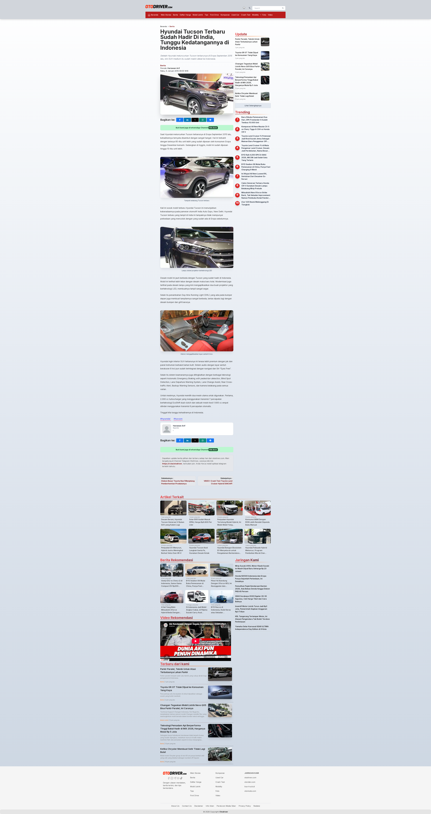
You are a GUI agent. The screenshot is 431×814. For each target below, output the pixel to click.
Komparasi (225, 15)
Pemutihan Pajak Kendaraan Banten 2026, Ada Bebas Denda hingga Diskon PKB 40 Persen (252, 589)
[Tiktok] (181, 778)
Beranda (154, 15)
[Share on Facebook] (179, 120)
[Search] (283, 8)
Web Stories (166, 15)
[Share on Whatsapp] (202, 120)
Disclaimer (198, 806)
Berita (175, 15)
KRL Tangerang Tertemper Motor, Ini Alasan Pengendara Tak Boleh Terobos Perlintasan (252, 619)
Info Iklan (210, 806)
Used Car (235, 15)
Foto (264, 15)
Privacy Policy (245, 806)
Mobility (255, 15)
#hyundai (165, 418)
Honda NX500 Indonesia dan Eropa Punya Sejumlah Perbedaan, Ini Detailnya (250, 578)
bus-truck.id (249, 786)
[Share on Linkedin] (187, 120)
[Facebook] (168, 778)
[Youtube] (177, 778)
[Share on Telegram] (210, 120)
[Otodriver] (158, 6)
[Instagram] (171, 778)
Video (270, 15)
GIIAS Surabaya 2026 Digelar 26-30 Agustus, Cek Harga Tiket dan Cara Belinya (251, 599)
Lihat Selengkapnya (253, 105)
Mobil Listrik (198, 15)
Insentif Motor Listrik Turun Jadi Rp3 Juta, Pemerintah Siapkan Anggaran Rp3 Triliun (251, 609)
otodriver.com (250, 777)
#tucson (178, 418)
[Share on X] (195, 120)
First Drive (214, 15)
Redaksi (256, 806)
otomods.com (250, 791)
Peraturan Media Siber (226, 806)
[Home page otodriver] (244, 7)
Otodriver (223, 812)
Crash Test (245, 15)
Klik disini (213, 128)
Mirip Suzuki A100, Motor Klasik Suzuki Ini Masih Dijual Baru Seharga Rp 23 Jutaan (252, 568)
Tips (206, 15)
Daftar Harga (185, 15)
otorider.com (249, 782)
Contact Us (187, 806)
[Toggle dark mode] (250, 7)
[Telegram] (174, 778)
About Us (175, 806)
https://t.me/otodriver (172, 464)
